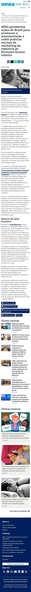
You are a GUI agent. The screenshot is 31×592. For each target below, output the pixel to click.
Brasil (20, 315)
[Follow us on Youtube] (15, 572)
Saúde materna (9, 315)
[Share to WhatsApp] (15, 61)
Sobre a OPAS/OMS (8, 525)
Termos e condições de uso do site (12, 552)
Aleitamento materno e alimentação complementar (15, 311)
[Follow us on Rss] (26, 572)
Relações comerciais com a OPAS (12, 541)
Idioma (25, 1)
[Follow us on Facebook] (8, 572)
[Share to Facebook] (8, 61)
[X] (4, 572)
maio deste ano (15, 224)
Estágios (4, 530)
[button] (22, 61)
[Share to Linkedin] (19, 61)
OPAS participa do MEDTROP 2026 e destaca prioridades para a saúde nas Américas (21, 327)
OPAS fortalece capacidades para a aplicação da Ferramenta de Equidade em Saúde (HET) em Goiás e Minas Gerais (21, 385)
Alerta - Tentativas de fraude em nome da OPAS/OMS (14, 538)
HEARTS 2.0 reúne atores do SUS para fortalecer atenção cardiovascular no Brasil (20, 338)
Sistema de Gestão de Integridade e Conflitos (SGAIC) (13, 544)
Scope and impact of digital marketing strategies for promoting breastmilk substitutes (15, 172)
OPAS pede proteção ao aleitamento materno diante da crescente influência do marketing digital (15, 501)
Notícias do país (9, 303)
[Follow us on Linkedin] (19, 572)
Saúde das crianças (10, 307)
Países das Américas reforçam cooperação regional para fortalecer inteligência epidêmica (20, 398)
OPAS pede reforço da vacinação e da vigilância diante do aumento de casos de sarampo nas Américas (15, 468)
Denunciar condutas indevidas (15, 564)
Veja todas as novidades (18, 511)
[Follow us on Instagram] (11, 572)
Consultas (5, 559)
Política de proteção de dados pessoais (14, 550)
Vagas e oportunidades (9, 527)
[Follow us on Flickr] (22, 572)
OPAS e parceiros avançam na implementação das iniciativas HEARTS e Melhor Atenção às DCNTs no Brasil (19, 351)
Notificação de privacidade (10, 548)
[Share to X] (12, 61)
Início (3, 14)
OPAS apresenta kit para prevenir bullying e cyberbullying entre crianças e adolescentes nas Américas (15, 436)
